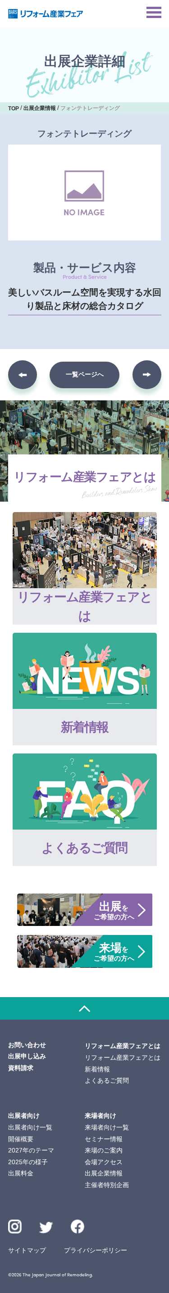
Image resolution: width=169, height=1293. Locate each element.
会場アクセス (104, 1162)
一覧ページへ (85, 374)
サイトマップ (27, 1250)
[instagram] (15, 1227)
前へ (22, 374)
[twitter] (46, 1229)
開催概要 (20, 1139)
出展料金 (20, 1173)
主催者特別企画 (107, 1185)
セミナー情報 (104, 1139)
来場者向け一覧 (107, 1127)
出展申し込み (27, 1056)
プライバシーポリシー (95, 1250)
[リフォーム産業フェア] (46, 13)
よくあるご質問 (107, 1080)
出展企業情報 (104, 1173)
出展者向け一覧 (30, 1127)
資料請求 (20, 1067)
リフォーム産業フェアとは (122, 1057)
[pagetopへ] (84, 1008)
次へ (146, 374)
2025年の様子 (28, 1162)
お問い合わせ (27, 1044)
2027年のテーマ (31, 1150)
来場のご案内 (104, 1150)
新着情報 (97, 1069)
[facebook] (78, 1227)
